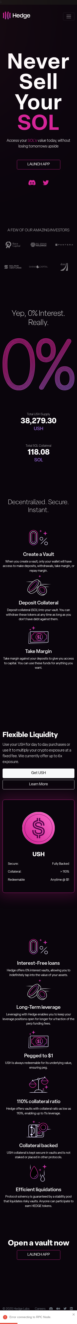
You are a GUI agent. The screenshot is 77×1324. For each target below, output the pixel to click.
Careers (40, 1309)
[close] (73, 1314)
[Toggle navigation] (68, 16)
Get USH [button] (38, 773)
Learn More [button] (38, 784)
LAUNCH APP (38, 164)
